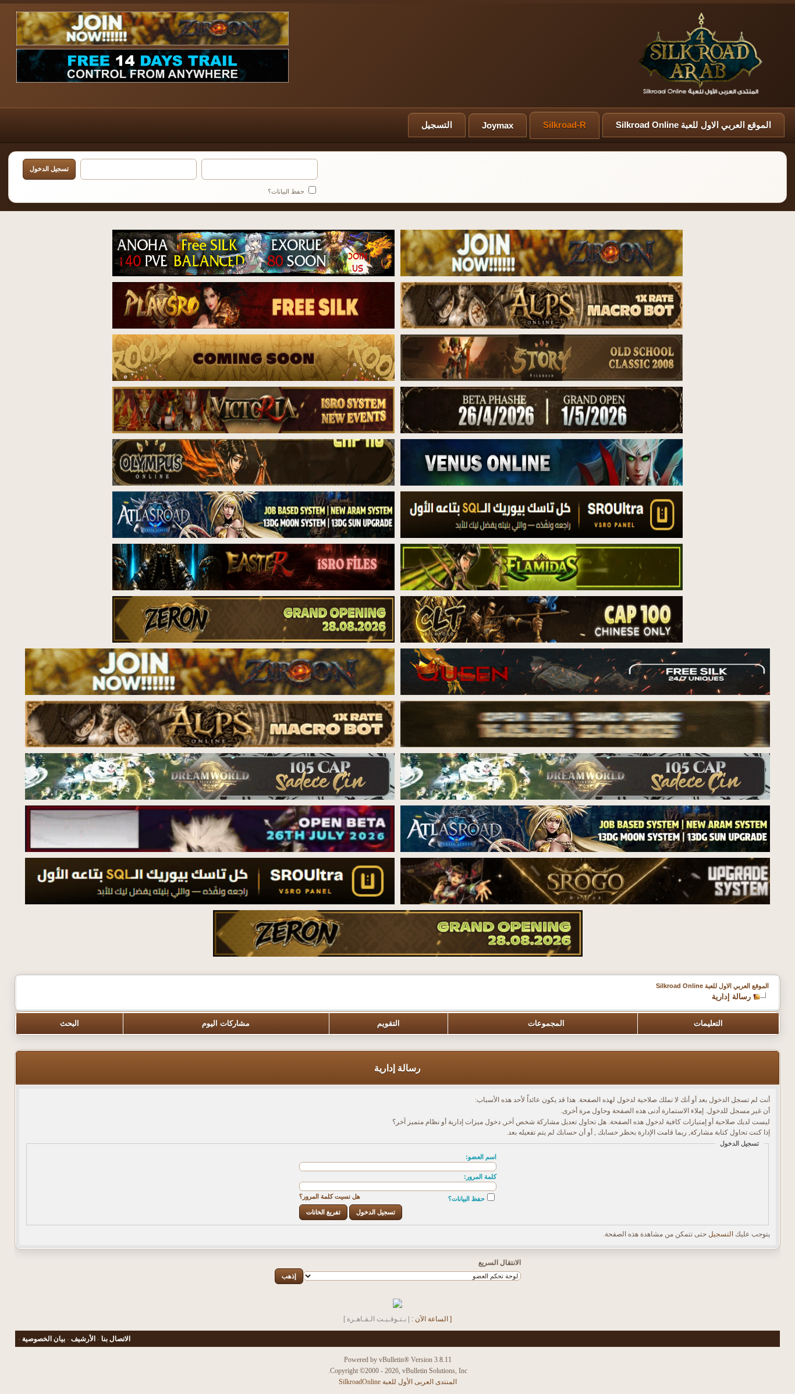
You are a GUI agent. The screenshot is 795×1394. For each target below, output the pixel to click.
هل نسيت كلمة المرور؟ (329, 1196)
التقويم (388, 1023)
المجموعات (546, 1023)
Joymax (497, 125)
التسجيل (436, 125)
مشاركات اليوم (226, 1023)
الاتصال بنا (115, 1339)
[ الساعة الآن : (431, 1319)
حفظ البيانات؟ (287, 191)
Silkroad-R (564, 125)
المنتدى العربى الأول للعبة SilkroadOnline (398, 1382)
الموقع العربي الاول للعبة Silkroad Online (693, 125)
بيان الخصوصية (43, 1339)
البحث (69, 1023)
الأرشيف (83, 1339)
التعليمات (708, 1023)
